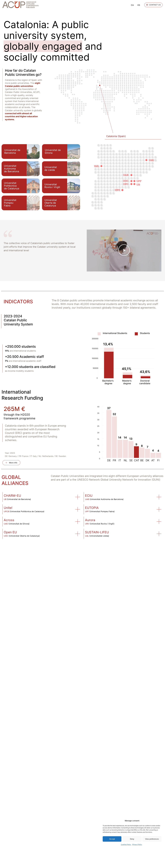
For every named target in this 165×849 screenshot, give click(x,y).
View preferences (152, 839)
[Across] (77, 521)
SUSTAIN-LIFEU (97, 532)
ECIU (88, 495)
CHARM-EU (12, 495)
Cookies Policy (126, 844)
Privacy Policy (137, 844)
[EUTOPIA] (159, 509)
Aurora (90, 520)
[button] (124, 250)
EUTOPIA (92, 508)
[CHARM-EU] (77, 497)
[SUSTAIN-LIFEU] (159, 533)
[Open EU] (77, 533)
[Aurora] (159, 521)
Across (9, 520)
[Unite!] (77, 509)
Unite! (8, 508)
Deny (132, 839)
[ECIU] (159, 497)
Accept (112, 839)
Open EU (10, 532)
